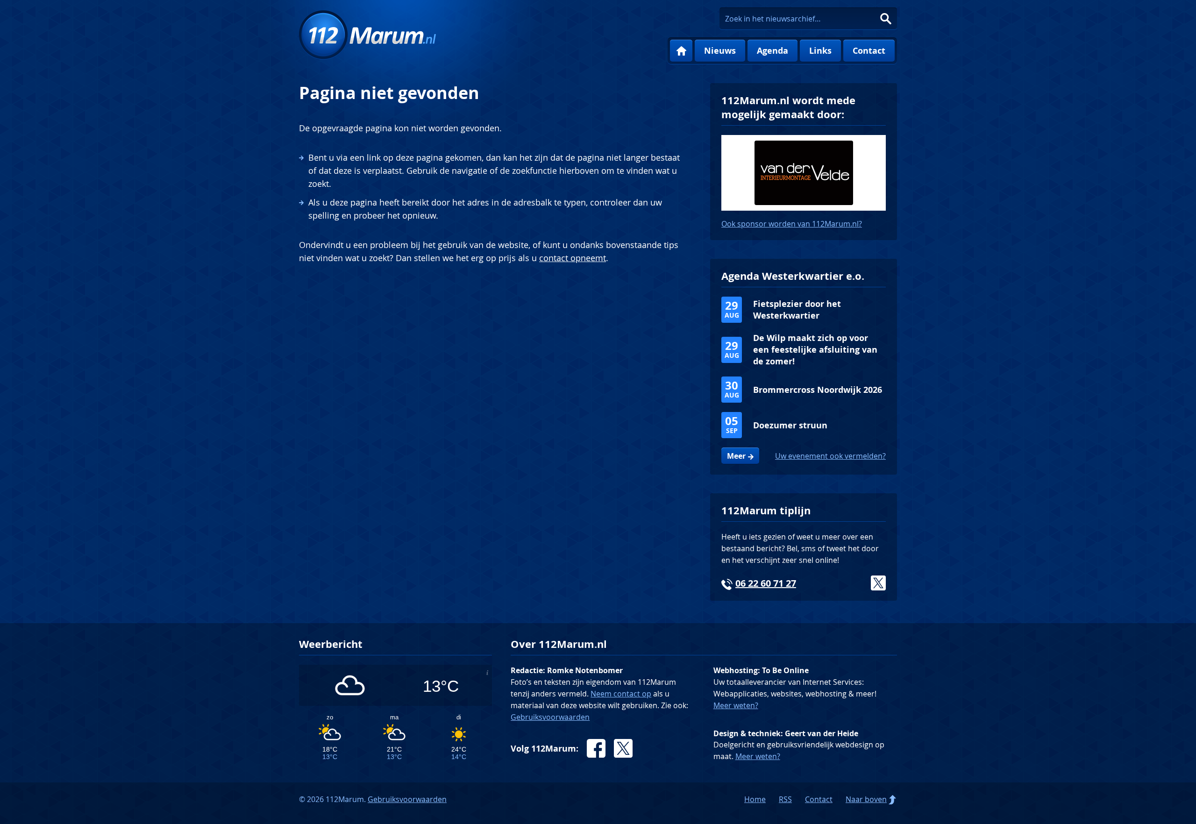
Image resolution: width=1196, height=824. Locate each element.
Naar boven (866, 799)
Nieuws (720, 51)
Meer (736, 456)
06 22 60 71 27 (765, 583)
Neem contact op (621, 694)
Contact (869, 51)
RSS (785, 799)
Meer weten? (735, 705)
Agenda (772, 51)
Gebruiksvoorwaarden (550, 717)
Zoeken (886, 18)
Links (820, 51)
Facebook (596, 748)
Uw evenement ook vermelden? (830, 456)
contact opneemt (572, 257)
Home (681, 51)
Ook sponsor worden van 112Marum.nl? (791, 224)
